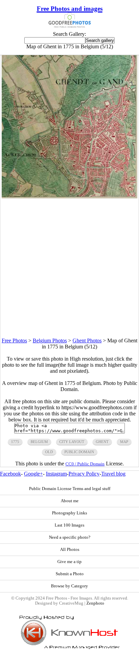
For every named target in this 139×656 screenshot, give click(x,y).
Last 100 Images (69, 525)
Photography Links (69, 513)
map (124, 442)
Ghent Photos (87, 340)
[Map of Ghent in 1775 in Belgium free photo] (69, 196)
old (49, 452)
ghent (102, 442)
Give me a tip (69, 561)
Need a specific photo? (69, 537)
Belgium (39, 442)
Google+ (33, 474)
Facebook (10, 474)
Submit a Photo (70, 574)
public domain (79, 452)
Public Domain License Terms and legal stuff (69, 488)
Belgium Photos (50, 340)
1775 (15, 442)
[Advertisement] (69, 268)
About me (70, 501)
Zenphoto (95, 603)
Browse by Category (69, 586)
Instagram (56, 474)
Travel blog (113, 474)
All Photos (69, 549)
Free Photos (14, 340)
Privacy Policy (84, 474)
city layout (71, 442)
